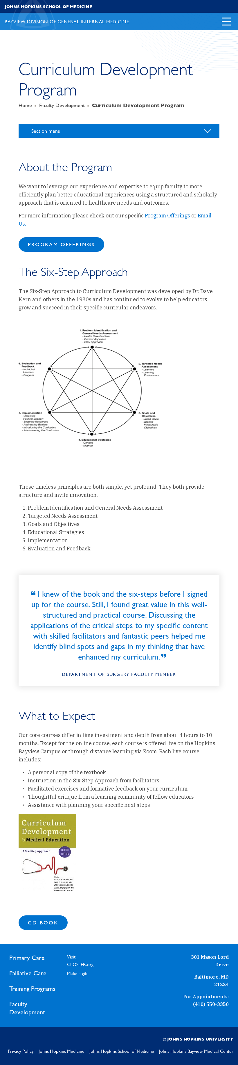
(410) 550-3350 (211, 1004)
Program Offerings (167, 215)
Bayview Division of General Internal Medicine (67, 21)
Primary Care (27, 957)
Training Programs (32, 988)
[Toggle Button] (226, 22)
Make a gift (77, 973)
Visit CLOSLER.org (80, 960)
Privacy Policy (21, 1051)
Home (25, 105)
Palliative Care (27, 973)
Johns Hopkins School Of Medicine (48, 6)
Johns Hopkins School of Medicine (121, 1051)
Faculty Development (62, 105)
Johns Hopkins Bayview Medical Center (196, 1051)
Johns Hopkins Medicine (61, 1051)
